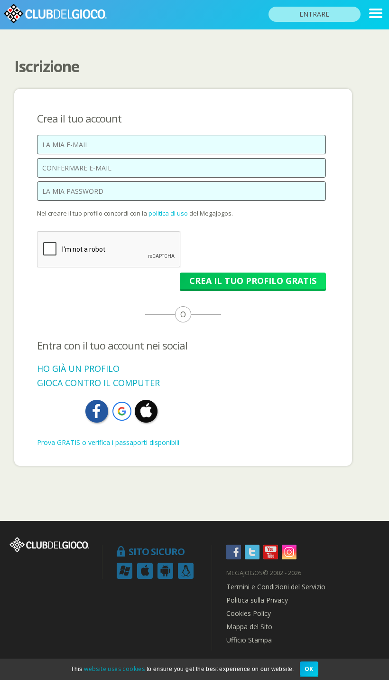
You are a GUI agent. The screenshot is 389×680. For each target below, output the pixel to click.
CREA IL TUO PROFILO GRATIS (252, 280)
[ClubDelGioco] (375, 13)
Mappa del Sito (249, 626)
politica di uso (168, 213)
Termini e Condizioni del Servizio (275, 586)
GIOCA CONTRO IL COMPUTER (98, 382)
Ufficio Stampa (249, 640)
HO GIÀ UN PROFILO (78, 368)
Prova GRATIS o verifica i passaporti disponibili (108, 442)
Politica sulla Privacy (257, 600)
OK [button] (309, 669)
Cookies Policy (248, 613)
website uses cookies (114, 669)
